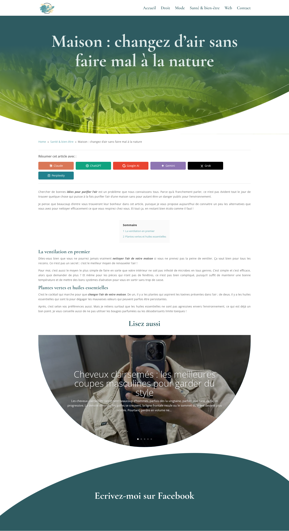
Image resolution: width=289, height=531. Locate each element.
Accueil (149, 8)
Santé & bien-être (205, 8)
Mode (180, 8)
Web (228, 8)
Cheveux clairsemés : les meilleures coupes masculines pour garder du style (144, 383)
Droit (165, 8)
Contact (244, 8)
